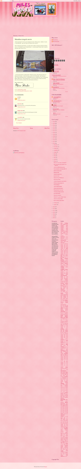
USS (61, 448)
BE (61, 257)
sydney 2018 (65, 439)
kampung (62, 339)
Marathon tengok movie (58, 174)
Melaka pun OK (56, 172)
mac (65, 350)
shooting (62, 428)
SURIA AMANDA (56, 83)
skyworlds (62, 432)
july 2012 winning (64, 331)
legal (67, 342)
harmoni (66, 314)
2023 (54, 127)
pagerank (62, 392)
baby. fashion (65, 255)
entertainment (63, 290)
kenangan (62, 340)
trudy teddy (66, 444)
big (67, 257)
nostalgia (66, 376)
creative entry (63, 273)
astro (63, 249)
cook (64, 270)
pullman (64, 404)
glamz (67, 311)
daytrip (62, 276)
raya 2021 (62, 411)
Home (31, 128)
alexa (67, 239)
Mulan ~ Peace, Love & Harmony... (59, 79)
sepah (65, 421)
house (64, 318)
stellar (67, 434)
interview (66, 322)
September (56, 150)
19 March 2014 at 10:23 (21, 106)
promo (67, 403)
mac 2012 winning (64, 352)
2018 (54, 136)
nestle (67, 375)
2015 (54, 141)
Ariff (67, 248)
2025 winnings (64, 234)
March (55, 161)
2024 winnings (66, 233)
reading (65, 413)
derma (64, 284)
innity (64, 322)
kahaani (67, 338)
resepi (65, 416)
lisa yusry (66, 346)
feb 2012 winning (64, 296)
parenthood (62, 394)
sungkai (64, 436)
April (55, 159)
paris (61, 396)
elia (67, 289)
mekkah (62, 367)
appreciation (62, 243)
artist (61, 249)
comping (62, 268)
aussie (64, 254)
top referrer (66, 442)
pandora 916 (63, 393)
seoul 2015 (66, 420)
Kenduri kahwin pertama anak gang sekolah (58, 89)
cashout (62, 265)
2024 (54, 125)
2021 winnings (66, 231)
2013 (54, 206)
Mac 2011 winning (64, 351)
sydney (62, 439)
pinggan (67, 400)
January (55, 204)
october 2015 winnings (64, 389)
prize (66, 402)
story (61, 435)
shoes (67, 427)
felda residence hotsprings (64, 299)
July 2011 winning (64, 330)
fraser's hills (62, 305)
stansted (64, 434)
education (62, 289)
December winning (64, 283)
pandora (66, 392)
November (56, 146)
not (61, 377)
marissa (65, 359)
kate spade (66, 339)
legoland (62, 344)
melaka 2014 (63, 368)
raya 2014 (66, 406)
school (64, 419)
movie (28, 90)
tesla (65, 440)
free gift (66, 305)
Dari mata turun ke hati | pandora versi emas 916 (60, 165)
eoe (67, 290)
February (55, 202)
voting (67, 450)
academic (62, 235)
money (67, 372)
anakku (62, 241)
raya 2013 (62, 406)
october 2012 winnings (64, 385)
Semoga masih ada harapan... (58, 188)
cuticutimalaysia (64, 275)
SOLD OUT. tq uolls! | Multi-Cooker (60, 197)
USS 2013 (64, 448)
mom (64, 372)
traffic (64, 443)
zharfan (62, 456)
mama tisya (19, 103)
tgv (67, 440)
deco (61, 284)
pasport (67, 396)
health (62, 315)
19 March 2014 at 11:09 (21, 113)
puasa (61, 404)
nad (18, 97)
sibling (62, 429)
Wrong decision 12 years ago (58, 190)
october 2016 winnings (64, 390)
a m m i (54, 113)
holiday (66, 316)
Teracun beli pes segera (56, 113)
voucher (30, 90)
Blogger (45, 466)
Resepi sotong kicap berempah (58, 105)
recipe (67, 413)
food (66, 302)
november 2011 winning (64, 382)
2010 (54, 212)
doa (67, 286)
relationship (63, 414)
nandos (64, 375)
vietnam (62, 450)
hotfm (61, 318)
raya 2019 (62, 410)
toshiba (62, 443)
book (65, 261)
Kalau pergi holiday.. (57, 179)
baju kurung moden (65, 256)
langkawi (62, 342)
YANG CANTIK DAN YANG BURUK (59, 80)
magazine (66, 353)
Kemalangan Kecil (56, 72)
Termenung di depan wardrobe (59, 191)
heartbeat (66, 315)
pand (64, 392)
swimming (62, 437)
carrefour (64, 264)
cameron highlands (64, 263)
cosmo (67, 271)
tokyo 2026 (62, 442)
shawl (64, 427)
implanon (66, 321)
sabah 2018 (66, 417)
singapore (66, 429)
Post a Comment (19, 122)
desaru (67, 284)
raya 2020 (66, 410)
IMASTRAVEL (63, 321)
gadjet (62, 308)
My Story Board (56, 109)
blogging (62, 261)
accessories (63, 236)
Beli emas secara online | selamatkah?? (60, 162)
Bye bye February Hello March (59, 200)
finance (66, 300)
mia (67, 368)
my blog (64, 374)
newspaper (62, 376)
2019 (54, 134)
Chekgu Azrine (20, 110)
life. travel (63, 345)
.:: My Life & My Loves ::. (57, 101)
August (55, 152)
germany (66, 310)
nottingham (64, 377)
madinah (62, 353)
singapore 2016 (64, 431)
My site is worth (55, 64)
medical (67, 366)
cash (67, 264)
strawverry (64, 435)
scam (61, 419)
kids (67, 340)
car (61, 264)
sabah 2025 (63, 418)
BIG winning (24, 90)
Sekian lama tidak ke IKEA (58, 198)
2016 (54, 139)
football (62, 303)
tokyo (63, 441)
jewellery (62, 329)
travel (67, 443)
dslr (61, 287)
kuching (62, 341)
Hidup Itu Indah (56, 71)
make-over (66, 354)
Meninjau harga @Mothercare (59, 177)
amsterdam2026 (63, 240)
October (55, 148)
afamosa (62, 239)
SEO (63, 420)
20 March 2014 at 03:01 (21, 120)
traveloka (62, 444)
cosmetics (62, 271)
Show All (66, 91)
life (67, 344)
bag (61, 256)
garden (62, 309)
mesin (66, 368)
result (67, 416)
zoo (66, 456)
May (55, 157)
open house (63, 391)
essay (61, 291)
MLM (61, 372)
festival (62, 300)
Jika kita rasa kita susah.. (58, 170)
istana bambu (62, 323)
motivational (63, 373)
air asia (65, 239)
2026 (54, 121)
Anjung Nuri (66, 241)
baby (61, 255)
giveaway (63, 311)
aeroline (67, 238)
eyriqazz (62, 292)
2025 (54, 123)
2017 (54, 137)
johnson (67, 329)
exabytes (66, 291)
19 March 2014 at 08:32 (21, 100)
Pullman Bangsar (56, 184)
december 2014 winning (64, 281)
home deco (63, 317)
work (67, 455)
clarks (67, 265)
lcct (65, 342)
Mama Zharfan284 (56, 41)
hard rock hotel (63, 314)
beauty (63, 257)
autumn (67, 254)
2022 (54, 128)
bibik (65, 257)
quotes (67, 404)
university (66, 447)
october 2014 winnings (64, 388)
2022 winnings (63, 232)
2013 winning (64, 223)
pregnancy (62, 402)
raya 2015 (62, 408)
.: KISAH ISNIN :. (56, 97)
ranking (62, 405)
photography (63, 399)
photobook (62, 398)
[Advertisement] (40, 25)
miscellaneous (63, 370)
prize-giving (63, 403)
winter (62, 455)
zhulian (65, 456)
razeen (62, 413)
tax (63, 440)
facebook (66, 292)
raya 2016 (66, 408)
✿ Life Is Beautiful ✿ (56, 75)
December (56, 144)
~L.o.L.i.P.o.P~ (19, 117)
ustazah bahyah (65, 449)
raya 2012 (66, 405)
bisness (67, 259)
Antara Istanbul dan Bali (58, 186)
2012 (54, 208)
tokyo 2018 (66, 441)
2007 (54, 217)
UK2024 (66, 445)
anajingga (55, 105)
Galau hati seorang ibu (57, 195)
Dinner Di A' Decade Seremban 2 (58, 84)
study (67, 435)
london (62, 349)
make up (62, 354)
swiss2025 (66, 437)
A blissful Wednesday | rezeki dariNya (60, 181)
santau (67, 418)
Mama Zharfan (55, 39)
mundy (62, 374)
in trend (62, 322)
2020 (54, 132)
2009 (54, 214)
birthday (62, 259)
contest (62, 269)
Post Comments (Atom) (22, 130)
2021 (54, 130)
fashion (64, 294)
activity (67, 236)
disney (63, 285)
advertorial (62, 238)
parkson (64, 396)
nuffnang (62, 383)
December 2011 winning (64, 279)
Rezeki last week (56, 175)
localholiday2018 (63, 347)
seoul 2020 (62, 421)
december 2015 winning (64, 282)
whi (61, 453)
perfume (66, 397)
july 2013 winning (63, 332)
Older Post (46, 128)
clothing (62, 266)
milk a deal (64, 369)
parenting (66, 395)
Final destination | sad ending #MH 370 (60, 168)
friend (66, 306)
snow (63, 433)
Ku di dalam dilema (57, 193)
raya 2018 (66, 409)
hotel (67, 317)
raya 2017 (62, 409)
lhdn (64, 344)
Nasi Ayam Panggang (56, 101)
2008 (54, 215)
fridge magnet (63, 306)
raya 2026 (66, 412)
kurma (65, 341)
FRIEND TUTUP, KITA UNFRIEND (58, 109)
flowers (62, 302)
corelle (67, 270)
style (61, 436)
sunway (67, 436)
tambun (62, 440)
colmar (67, 266)
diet (61, 285)
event (64, 291)
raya (64, 405)
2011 (54, 210)
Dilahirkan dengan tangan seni (59, 183)
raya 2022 (66, 411)
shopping (66, 428)
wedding (66, 452)
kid (64, 340)
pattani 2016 (63, 397)
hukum (66, 318)
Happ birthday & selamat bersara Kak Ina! (59, 76)
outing (67, 391)
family (62, 293)
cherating (64, 265)
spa (65, 433)
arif (64, 248)
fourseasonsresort (63, 304)
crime (67, 273)
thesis (61, 441)
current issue (64, 274)
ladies (67, 341)
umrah (62, 447)
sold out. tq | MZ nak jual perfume (59, 167)
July (55, 154)
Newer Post (16, 128)
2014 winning (19, 90)
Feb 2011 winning (64, 295)
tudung (62, 445)
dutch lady (65, 287)
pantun (67, 393)
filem (64, 300)
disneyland (64, 286)
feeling (67, 298)
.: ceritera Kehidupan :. (57, 97)
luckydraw (63, 350)
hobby (62, 316)
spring (61, 434)
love (67, 349)
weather (63, 452)
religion (62, 416)
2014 (54, 143)
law (64, 342)
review (62, 417)
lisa (64, 346)
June (55, 155)
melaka (66, 367)
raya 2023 (62, 412)
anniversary (63, 242)
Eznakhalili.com (56, 87)
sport (67, 433)
